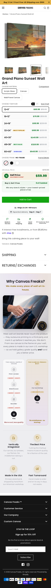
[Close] (49, 2)
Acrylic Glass (9, 91)
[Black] (11, 163)
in (33, 104)
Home (5, 14)
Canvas (23, 91)
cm (37, 104)
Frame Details (43, 158)
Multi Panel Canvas (12, 97)
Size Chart (45, 104)
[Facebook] (23, 564)
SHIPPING (9, 255)
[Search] (45, 8)
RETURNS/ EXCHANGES (19, 265)
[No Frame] (6, 163)
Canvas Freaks (16, 244)
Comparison (44, 86)
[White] (17, 163)
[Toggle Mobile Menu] (5, 8)
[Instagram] (28, 564)
